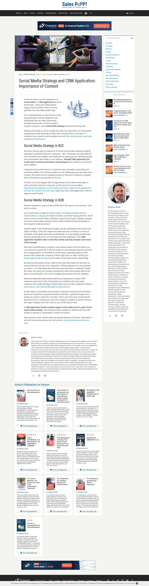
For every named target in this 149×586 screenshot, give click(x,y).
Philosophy (80, 580)
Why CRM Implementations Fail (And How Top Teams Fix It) (123, 102)
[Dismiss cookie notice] (137, 583)
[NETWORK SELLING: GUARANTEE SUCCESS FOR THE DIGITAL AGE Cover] (80, 395)
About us (99, 580)
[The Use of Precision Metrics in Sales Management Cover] (21, 525)
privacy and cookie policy (127, 583)
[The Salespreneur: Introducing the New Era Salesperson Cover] (80, 484)
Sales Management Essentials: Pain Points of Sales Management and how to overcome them (63, 443)
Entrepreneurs (29, 74)
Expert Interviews (119, 115)
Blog (21, 74)
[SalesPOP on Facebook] (45, 375)
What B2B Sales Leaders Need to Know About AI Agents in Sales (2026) (122, 136)
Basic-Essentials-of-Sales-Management (33, 391)
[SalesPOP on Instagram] (132, 580)
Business (109, 49)
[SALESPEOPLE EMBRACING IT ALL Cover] (80, 440)
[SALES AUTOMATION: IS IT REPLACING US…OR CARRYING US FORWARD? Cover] (21, 440)
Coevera (108, 52)
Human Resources (112, 63)
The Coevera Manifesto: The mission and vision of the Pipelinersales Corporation (33, 483)
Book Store (63, 13)
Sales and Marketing (112, 75)
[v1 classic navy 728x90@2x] (74, 25)
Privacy (57, 580)
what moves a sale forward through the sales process (47, 287)
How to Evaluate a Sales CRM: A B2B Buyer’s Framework (121, 157)
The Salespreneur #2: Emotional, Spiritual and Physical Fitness (62, 481)
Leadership (109, 66)
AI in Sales (109, 46)
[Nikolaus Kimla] (24, 341)
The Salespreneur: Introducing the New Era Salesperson (93, 481)
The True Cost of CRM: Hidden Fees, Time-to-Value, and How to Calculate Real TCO (123, 124)
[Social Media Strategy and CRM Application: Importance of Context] (58, 53)
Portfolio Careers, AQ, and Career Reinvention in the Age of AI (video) (122, 168)
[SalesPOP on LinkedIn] (39, 375)
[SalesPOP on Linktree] (108, 580)
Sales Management (112, 78)
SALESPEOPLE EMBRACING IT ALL (93, 439)
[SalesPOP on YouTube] (127, 580)
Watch (18, 13)
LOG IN (130, 13)
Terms (51, 580)
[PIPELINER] (86, 13)
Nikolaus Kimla (59, 74)
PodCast (108, 72)
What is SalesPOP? (68, 580)
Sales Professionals (112, 81)
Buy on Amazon (30, 426)
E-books (40, 13)
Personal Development (113, 69)
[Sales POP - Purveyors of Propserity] (74, 5)
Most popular (119, 95)
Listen (32, 13)
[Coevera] (24, 580)
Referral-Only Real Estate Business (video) (122, 146)
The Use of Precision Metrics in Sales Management (33, 525)
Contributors (51, 13)
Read (25, 13)
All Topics (109, 43)
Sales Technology (111, 87)
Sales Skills (109, 84)
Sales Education (76, 13)
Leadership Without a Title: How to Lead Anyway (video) (123, 112)
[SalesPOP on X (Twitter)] (33, 375)
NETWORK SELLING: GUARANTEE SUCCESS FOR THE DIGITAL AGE (93, 393)
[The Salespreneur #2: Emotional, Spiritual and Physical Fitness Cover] (50, 484)
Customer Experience (113, 55)
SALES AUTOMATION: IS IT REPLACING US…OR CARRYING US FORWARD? (33, 442)
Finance (108, 60)
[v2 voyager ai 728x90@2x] (58, 565)
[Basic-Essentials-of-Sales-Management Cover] (21, 395)
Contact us (90, 580)
